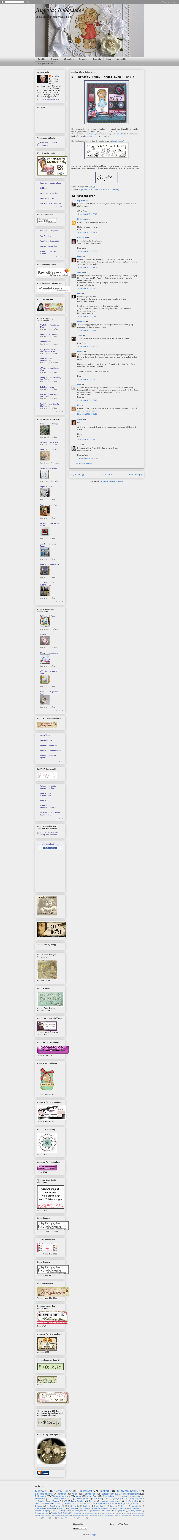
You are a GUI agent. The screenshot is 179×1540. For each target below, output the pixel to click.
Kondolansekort (66, 1515)
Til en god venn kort (60, 1496)
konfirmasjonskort (131, 1494)
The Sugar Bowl (123, 1503)
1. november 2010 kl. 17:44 (87, 458)
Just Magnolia (53, 1501)
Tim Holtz (93, 1501)
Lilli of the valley (131, 1501)
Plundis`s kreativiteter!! (48, 807)
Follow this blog (50, 848)
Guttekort (136, 1496)
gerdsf (79, 419)
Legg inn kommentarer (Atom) (111, 481)
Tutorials (97, 59)
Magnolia (41, 1490)
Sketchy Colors (71, 1503)
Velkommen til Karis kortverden (50, 814)
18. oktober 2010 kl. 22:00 (87, 214)
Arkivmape (118, 1513)
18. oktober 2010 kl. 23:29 (87, 268)
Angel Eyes (93, 134)
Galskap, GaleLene (49, 442)
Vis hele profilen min (48, 100)
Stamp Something (126, 1515)
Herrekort (94, 1511)
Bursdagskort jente (44, 1494)
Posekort (128, 1508)
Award (78, 1496)
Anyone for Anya (75, 1511)
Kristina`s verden (49, 193)
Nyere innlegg (78, 474)
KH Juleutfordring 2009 (55, 1506)
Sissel (79, 335)
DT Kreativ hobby (95, 190)
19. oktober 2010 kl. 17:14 (87, 346)
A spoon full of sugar (58, 1511)
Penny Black (117, 1508)
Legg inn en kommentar (84, 463)
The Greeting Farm (57, 1499)
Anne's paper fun (48, 505)
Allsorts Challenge (91, 1513)
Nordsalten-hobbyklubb (101, 1508)
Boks (82, 1503)
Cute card (48, 1503)
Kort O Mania (105, 1511)
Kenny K (124, 1506)
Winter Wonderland (71, 1518)
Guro (79, 384)
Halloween (113, 1506)
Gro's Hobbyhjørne (49, 231)
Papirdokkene (90, 1494)
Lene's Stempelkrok (49, 564)
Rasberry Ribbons (134, 1511)
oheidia (80, 351)
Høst (80, 1508)
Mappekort (76, 1515)
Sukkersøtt (85, 1490)
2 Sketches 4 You (78, 1513)
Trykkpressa (39, 1508)
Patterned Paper (48, 616)
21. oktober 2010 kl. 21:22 (87, 414)
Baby (133, 1513)
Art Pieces (60, 1508)
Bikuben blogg (47, 387)
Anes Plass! (46, 800)
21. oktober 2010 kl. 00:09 (87, 400)
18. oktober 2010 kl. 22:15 (87, 233)
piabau (43, 634)
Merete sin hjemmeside (45, 794)
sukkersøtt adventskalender (110, 1501)
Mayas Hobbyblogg (48, 468)
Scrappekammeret (81, 1499)
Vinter (53, 1518)
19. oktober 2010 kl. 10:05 (87, 330)
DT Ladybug (129, 1499)
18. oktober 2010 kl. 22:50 (87, 251)
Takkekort (66, 1513)
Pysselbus (45, 735)
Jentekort (62, 1494)
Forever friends (45, 1515)
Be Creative (71, 1508)
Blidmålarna (137, 1503)
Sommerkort (108, 1496)
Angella (55, 76)
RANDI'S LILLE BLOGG (50, 450)
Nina (79, 405)
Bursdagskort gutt (110, 1494)
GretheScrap (46, 740)
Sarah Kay (87, 1506)
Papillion (122, 1511)
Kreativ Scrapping (49, 334)
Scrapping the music (97, 1515)
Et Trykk (58, 1503)
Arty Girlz (126, 1513)
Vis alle (59, 207)
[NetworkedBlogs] (50, 844)
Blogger (93, 1535)
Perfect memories (48, 246)
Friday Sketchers (78, 1501)
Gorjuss (90, 1503)
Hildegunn (81, 219)
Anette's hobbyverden (50, 751)
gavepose (50, 1508)
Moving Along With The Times (49, 395)
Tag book (46, 1518)
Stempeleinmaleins (49, 653)
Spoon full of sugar (42, 1511)
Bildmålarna (40, 1496)
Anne (79, 445)
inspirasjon (82, 1518)
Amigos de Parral (45, 64)
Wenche (80, 272)
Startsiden (107, 474)
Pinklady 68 (82, 238)
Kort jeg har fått (73, 1506)
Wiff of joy (60, 1518)
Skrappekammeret (41, 1513)
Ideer (108, 59)
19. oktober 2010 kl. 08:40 (87, 317)
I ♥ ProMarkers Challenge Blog (47, 350)
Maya (79, 293)
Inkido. (109, 136)
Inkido (105, 190)
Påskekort (137, 1508)
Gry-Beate (81, 201)
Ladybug (117, 1499)
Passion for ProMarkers (46, 360)
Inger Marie (46, 487)
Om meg (54, 59)
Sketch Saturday (100, 1506)
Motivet (87, 1508)
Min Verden (45, 236)
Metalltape (85, 1515)
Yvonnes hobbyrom (48, 745)
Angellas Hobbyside (58, 10)
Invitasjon (56, 1515)
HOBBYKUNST (45, 342)
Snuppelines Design (112, 1515)
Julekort (104, 1490)
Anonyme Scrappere (106, 1513)
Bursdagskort (124, 1496)
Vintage (75, 1494)
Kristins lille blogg (50, 183)
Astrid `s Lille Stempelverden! (48, 787)
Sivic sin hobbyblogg (47, 584)
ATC (65, 1501)
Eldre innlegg (135, 474)
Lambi (79, 256)
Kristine (90, 136)
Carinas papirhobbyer (50, 203)
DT (69, 1499)
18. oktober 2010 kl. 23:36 (87, 288)
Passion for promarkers (105, 1503)
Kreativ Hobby (120, 134)
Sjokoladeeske (136, 1506)
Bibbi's (43, 188)
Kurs (114, 1511)
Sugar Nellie (97, 1499)
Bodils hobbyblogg (49, 424)
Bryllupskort (39, 1506)
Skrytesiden (121, 59)
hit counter (43, 145)
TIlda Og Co (55, 1513)
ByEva (86, 1511)
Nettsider (83, 59)
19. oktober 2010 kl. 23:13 (87, 379)
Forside (41, 59)
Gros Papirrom (47, 198)
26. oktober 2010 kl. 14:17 (87, 440)
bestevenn (81, 321)
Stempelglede (40, 1499)
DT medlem (69, 59)
